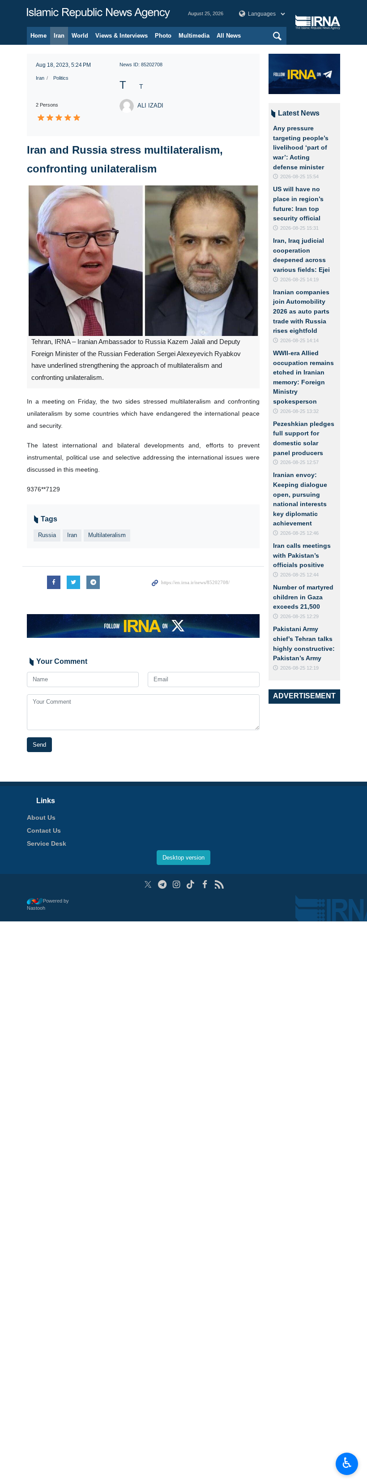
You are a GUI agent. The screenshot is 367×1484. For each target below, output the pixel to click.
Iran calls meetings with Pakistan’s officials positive (302, 555)
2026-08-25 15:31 (299, 228)
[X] (148, 884)
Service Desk (46, 843)
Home (38, 35)
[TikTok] (191, 884)
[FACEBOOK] (205, 884)
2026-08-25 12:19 (299, 668)
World (80, 35)
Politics (60, 78)
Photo (163, 35)
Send (39, 744)
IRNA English (98, 13)
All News (229, 35)
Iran (59, 35)
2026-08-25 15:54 (299, 176)
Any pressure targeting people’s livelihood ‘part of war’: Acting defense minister (301, 147)
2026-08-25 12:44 (299, 574)
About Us (41, 817)
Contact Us (44, 830)
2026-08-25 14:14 (299, 340)
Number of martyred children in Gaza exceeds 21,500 (303, 597)
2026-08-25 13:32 (299, 411)
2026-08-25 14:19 (299, 279)
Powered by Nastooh (48, 904)
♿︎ (347, 1463)
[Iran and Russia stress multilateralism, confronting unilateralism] (143, 260)
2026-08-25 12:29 (299, 616)
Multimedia (194, 35)
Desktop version (183, 857)
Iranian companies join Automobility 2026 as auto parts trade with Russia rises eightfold (301, 311)
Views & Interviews (121, 35)
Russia (47, 535)
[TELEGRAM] (162, 884)
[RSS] (219, 884)
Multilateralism (107, 535)
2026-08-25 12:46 (299, 533)
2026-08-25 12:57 (299, 462)
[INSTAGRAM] (177, 884)
